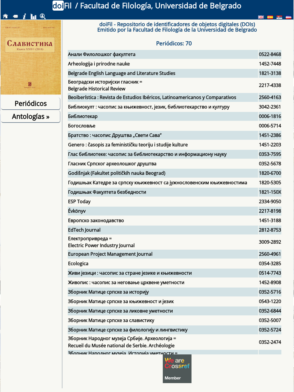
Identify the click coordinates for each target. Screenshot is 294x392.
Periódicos (31, 103)
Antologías (30, 116)
